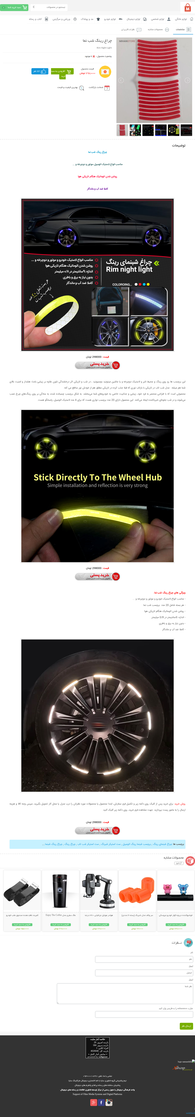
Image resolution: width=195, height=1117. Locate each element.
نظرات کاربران (128, 29)
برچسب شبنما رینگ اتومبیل (137, 844)
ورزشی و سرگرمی (61, 19)
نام (192, 952)
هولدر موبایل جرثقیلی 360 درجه (99, 915)
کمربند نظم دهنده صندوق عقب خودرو (22, 915)
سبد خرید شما (14, 7)
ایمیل (191, 966)
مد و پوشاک (87, 19)
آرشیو (178, 863)
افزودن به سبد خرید (58, 73)
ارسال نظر (186, 1026)
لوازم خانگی (181, 19)
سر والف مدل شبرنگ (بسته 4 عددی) (137, 915)
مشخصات (180, 29)
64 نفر (36, 71)
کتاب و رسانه (35, 19)
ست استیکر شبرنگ (110, 844)
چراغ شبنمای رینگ (162, 844)
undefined (190, 1113)
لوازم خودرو (110, 19)
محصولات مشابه (155, 29)
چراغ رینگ (69, 844)
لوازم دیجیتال (133, 19)
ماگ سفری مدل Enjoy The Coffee (61, 915)
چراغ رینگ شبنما (53, 844)
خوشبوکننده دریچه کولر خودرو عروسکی (176, 915)
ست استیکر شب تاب (88, 844)
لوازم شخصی (157, 19)
